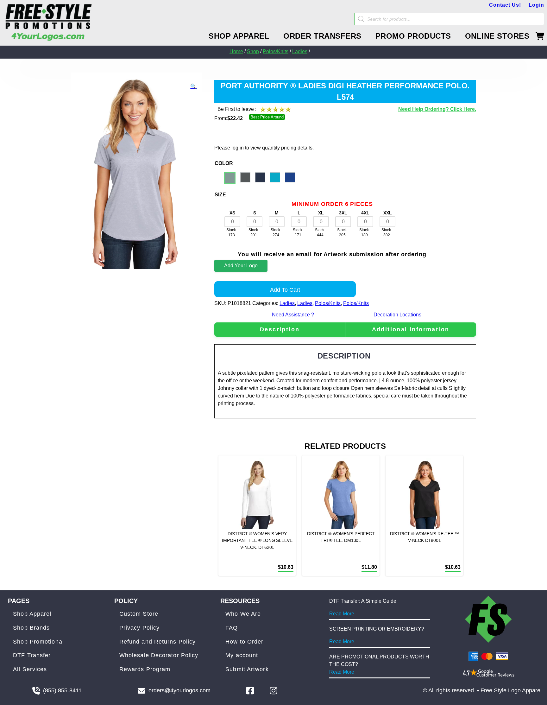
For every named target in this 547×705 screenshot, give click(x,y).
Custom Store (138, 614)
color (224, 163)
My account (241, 655)
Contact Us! (505, 5)
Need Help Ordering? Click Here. (437, 109)
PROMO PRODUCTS (413, 36)
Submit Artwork (246, 669)
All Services (30, 669)
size (220, 194)
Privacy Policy (139, 628)
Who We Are (243, 614)
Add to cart (285, 290)
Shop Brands (31, 628)
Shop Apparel (32, 614)
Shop (253, 51)
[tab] (279, 329)
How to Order (244, 641)
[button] (193, 86)
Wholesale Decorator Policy (158, 655)
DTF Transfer (32, 655)
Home (236, 51)
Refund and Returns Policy (157, 641)
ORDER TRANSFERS (322, 36)
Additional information (411, 329)
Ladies (299, 51)
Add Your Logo (241, 265)
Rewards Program (145, 669)
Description (279, 329)
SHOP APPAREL (239, 36)
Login (536, 5)
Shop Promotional (38, 641)
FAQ (231, 628)
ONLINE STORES (497, 36)
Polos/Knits (275, 51)
